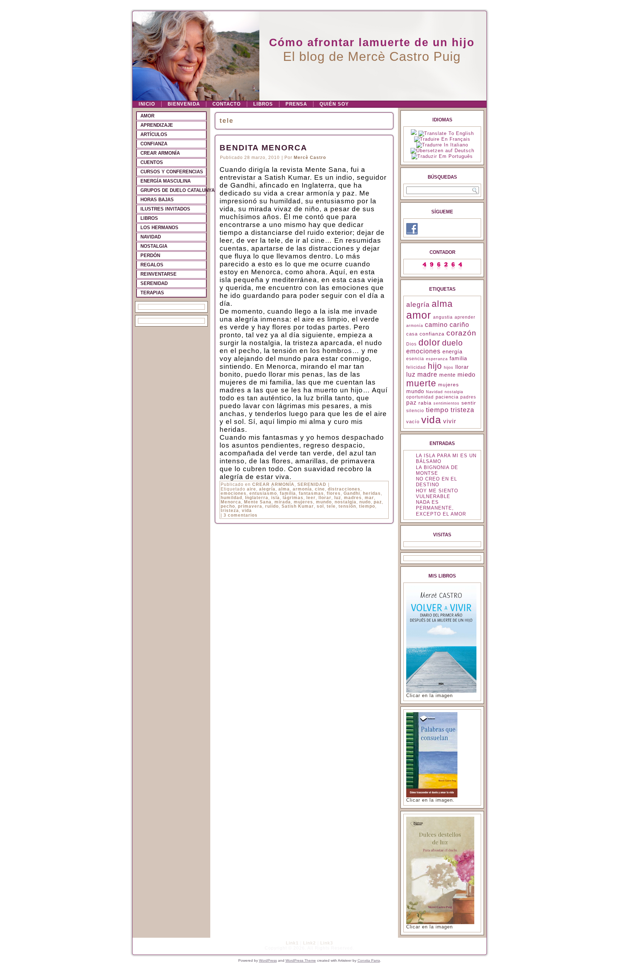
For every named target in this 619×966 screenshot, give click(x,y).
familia (288, 493)
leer (311, 497)
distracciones (344, 489)
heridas (372, 493)
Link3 (326, 943)
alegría (267, 489)
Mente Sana (258, 501)
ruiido (272, 506)
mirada (282, 501)
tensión (347, 506)
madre (427, 374)
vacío (412, 421)
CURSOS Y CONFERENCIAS (171, 171)
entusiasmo (263, 493)
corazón (461, 333)
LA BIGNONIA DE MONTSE (437, 470)
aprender (465, 317)
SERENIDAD (154, 283)
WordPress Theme (300, 960)
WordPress (268, 960)
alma (284, 489)
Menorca (231, 501)
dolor (429, 342)
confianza (432, 334)
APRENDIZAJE (156, 125)
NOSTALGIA (153, 246)
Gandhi (352, 493)
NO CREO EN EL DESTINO (436, 481)
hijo (435, 366)
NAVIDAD (150, 237)
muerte (421, 383)
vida (247, 510)
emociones (233, 493)
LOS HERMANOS (159, 227)
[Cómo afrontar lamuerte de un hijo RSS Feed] (140, 946)
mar (369, 497)
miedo (466, 374)
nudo (365, 501)
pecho (228, 506)
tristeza (230, 510)
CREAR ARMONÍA (160, 153)
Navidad (434, 392)
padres (468, 397)
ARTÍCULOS (153, 134)
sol (320, 506)
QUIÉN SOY (334, 104)
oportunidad (420, 397)
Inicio (147, 104)
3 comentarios (241, 515)
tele (331, 506)
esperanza (437, 359)
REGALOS (151, 264)
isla (275, 497)
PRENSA (296, 104)
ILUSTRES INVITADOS (165, 209)
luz (337, 497)
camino (436, 324)
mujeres (303, 501)
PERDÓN (150, 255)
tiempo (367, 506)
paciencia (447, 397)
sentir (468, 403)
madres (353, 497)
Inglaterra (256, 497)
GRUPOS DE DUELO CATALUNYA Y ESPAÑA (173, 190)
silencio (415, 410)
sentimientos (446, 403)
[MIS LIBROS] (441, 691)
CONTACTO (226, 104)
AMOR (147, 116)
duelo (452, 342)
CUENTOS (151, 162)
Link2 (309, 943)
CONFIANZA (153, 143)
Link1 (292, 943)
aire (251, 489)
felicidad (416, 367)
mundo (324, 501)
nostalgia (345, 501)
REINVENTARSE (158, 274)
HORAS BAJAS (157, 199)
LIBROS (263, 104)
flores (334, 493)
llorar (324, 497)
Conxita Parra (369, 960)
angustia (443, 317)
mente (447, 375)
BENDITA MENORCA (263, 147)
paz (378, 501)
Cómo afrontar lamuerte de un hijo (372, 42)
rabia (425, 403)
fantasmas (311, 493)
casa (412, 334)
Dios (411, 344)
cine (320, 489)
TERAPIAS (152, 292)
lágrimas (293, 497)
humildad (231, 497)
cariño (459, 324)
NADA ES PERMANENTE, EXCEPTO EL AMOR (441, 508)
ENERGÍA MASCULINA (165, 181)
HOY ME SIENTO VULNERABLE (437, 493)
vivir (449, 421)
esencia (415, 359)
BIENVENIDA (184, 104)
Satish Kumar (298, 506)
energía (452, 351)
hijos (449, 367)
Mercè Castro (310, 157)
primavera (250, 506)
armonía (302, 489)
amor (418, 315)
